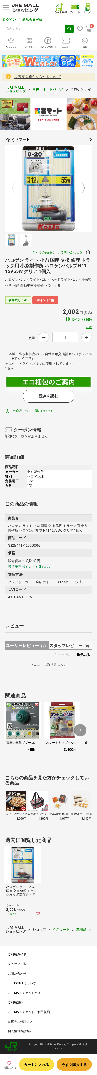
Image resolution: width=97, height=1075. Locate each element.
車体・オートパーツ (48, 89)
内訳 (89, 327)
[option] (48, 188)
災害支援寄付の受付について (37, 77)
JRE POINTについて (22, 983)
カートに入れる (36, 1065)
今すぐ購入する (74, 1065)
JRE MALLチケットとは (24, 993)
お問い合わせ (17, 974)
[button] (80, 730)
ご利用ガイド (17, 954)
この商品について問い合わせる (60, 252)
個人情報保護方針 (20, 1031)
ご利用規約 (15, 1002)
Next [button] (80, 188)
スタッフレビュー (70, 645)
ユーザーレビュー (27, 645)
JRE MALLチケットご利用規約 (29, 1012)
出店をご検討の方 (20, 1021)
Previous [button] (16, 188)
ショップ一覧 (17, 964)
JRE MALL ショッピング (16, 89)
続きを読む (48, 396)
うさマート (20, 139)
